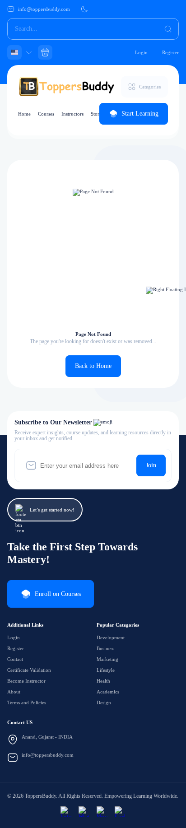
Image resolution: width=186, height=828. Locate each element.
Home (24, 113)
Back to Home (93, 366)
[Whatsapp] (84, 811)
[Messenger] (102, 811)
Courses (46, 113)
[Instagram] (65, 811)
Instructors (72, 113)
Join (151, 465)
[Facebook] (120, 811)
